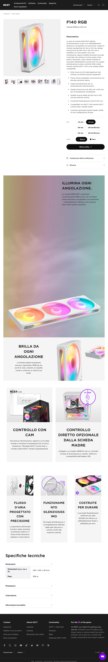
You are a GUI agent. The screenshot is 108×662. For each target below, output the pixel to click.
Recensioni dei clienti (35, 634)
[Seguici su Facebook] (4, 645)
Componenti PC (20, 3)
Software (32, 3)
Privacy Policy (39, 661)
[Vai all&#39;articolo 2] (13, 82)
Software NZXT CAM (57, 638)
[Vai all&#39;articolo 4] (27, 82)
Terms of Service (48, 661)
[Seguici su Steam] (48, 645)
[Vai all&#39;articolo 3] (20, 82)
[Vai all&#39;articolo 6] (40, 82)
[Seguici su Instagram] (15, 645)
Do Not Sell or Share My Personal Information (65, 661)
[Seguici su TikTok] (26, 645)
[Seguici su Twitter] (10, 645)
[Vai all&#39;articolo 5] (33, 82)
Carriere (30, 631)
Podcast (52, 631)
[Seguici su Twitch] (43, 645)
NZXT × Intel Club (56, 627)
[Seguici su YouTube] (21, 645)
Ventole (6, 14)
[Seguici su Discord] (37, 645)
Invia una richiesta (10, 634)
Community (42, 3)
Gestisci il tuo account (12, 631)
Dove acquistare (20, 7)
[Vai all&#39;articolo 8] (54, 82)
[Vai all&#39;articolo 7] (47, 82)
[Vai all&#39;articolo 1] (6, 82)
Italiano (89, 5)
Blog (51, 634)
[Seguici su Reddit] (32, 645)
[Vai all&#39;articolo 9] (60, 82)
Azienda (30, 627)
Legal (32, 661)
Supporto (52, 3)
